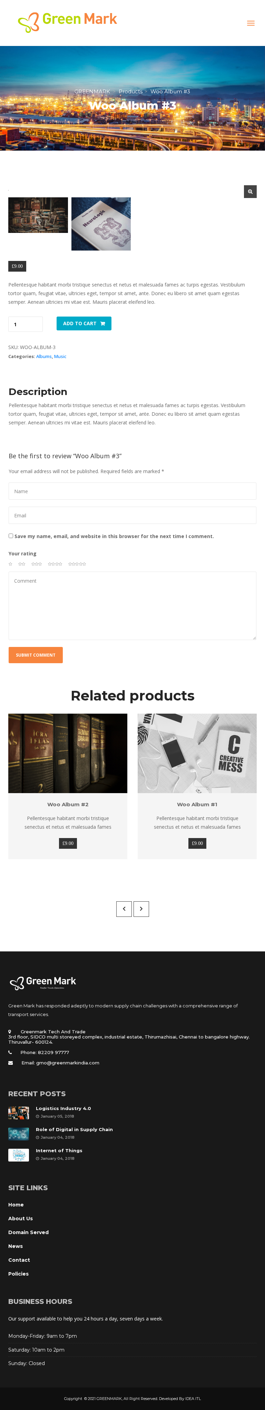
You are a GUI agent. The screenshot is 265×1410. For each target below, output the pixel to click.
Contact (19, 1260)
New (15, 1246)
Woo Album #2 (68, 804)
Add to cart (80, 323)
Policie (18, 1274)
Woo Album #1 (197, 804)
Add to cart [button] (63, 753)
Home (16, 1205)
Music (60, 356)
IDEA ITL (193, 1398)
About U (20, 1218)
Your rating (23, 553)
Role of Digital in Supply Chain (74, 1129)
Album (44, 356)
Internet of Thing (59, 1150)
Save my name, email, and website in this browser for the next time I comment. (114, 536)
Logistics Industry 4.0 (63, 1108)
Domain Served (28, 1232)
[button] (250, 191)
